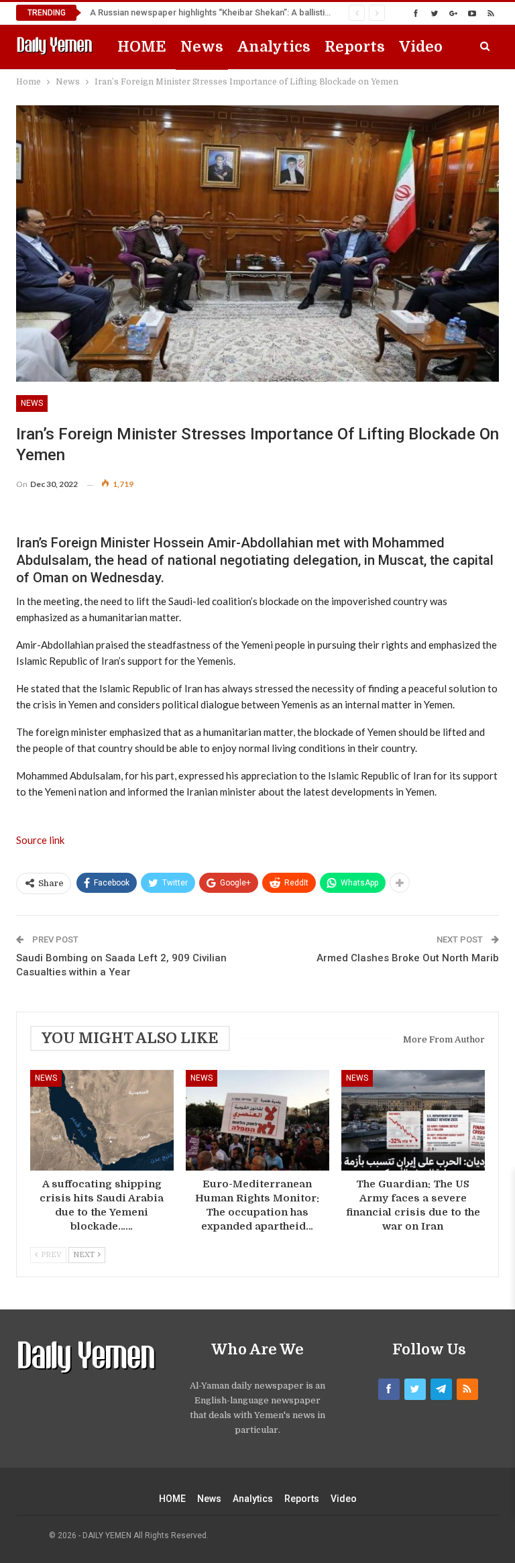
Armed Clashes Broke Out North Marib (408, 958)
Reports (355, 46)
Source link (40, 840)
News (201, 46)
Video (421, 46)
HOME (141, 46)
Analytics (273, 46)
